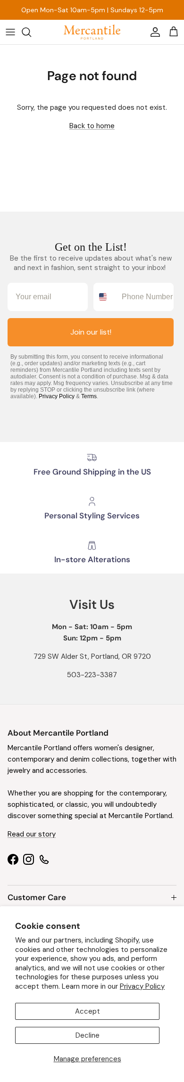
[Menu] (10, 32)
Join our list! (90, 332)
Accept (87, 1011)
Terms (89, 396)
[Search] (31, 32)
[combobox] (105, 297)
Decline (87, 1035)
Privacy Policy (142, 986)
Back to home (92, 126)
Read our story (32, 834)
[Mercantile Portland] (92, 32)
